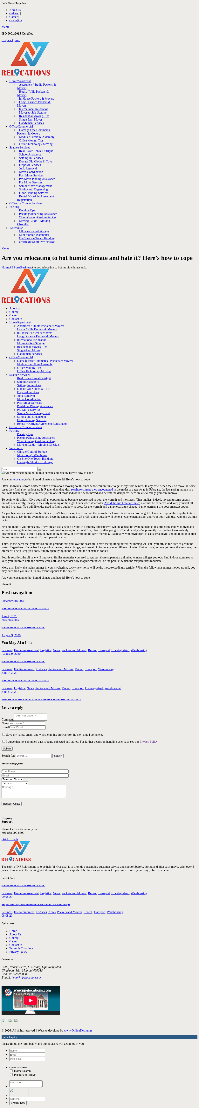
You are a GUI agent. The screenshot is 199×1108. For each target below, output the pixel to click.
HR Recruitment (24, 669)
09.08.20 (7, 896)
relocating (18, 479)
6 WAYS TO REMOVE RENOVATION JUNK (23, 661)
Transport (104, 650)
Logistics (45, 650)
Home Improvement (26, 650)
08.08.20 (7, 915)
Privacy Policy (149, 741)
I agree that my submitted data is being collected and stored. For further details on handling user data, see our (82, 741)
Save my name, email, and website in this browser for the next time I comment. (54, 734)
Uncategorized (120, 650)
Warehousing (139, 650)
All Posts (14, 267)
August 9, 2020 (11, 653)
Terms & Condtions (21, 948)
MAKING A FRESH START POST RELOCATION (25, 680)
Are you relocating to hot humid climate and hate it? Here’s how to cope (36, 904)
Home (5, 267)
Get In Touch (10, 839)
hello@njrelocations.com (27, 977)
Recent (92, 650)
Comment (8, 719)
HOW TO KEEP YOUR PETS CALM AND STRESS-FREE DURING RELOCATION (41, 699)
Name (5, 723)
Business (25, 267)
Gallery (13, 938)
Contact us (15, 944)
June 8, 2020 (9, 691)
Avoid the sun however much (122, 503)
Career (13, 941)
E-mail (6, 727)
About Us (15, 934)
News (56, 650)
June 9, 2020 (9, 672)
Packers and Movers (74, 650)
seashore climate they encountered (92, 489)
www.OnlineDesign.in (78, 1030)
